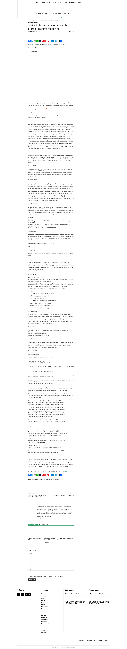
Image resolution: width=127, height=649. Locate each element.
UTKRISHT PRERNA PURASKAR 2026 (74, 598)
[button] (61, 17)
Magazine (40, 479)
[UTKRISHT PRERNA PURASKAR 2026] (35, 532)
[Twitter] (32, 34)
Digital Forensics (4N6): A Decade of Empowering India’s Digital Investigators (67, 540)
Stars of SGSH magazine (55, 479)
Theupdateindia (32, 31)
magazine (65, 471)
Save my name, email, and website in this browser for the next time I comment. (47, 576)
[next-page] (31, 545)
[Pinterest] (35, 34)
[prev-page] (29, 545)
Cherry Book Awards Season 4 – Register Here (64, 495)
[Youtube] (29, 594)
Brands (36, 22)
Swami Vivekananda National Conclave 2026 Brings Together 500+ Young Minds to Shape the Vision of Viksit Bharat (75, 602)
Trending (33, 20)
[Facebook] (29, 34)
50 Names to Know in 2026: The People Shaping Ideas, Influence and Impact (74, 594)
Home (29, 20)
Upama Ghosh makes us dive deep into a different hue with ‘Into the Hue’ (37, 496)
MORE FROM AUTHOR (43, 524)
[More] (41, 34)
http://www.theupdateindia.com (42, 504)
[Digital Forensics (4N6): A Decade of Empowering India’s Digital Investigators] (67, 532)
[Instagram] (41, 518)
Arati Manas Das (35, 479)
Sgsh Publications (47, 479)
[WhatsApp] (38, 34)
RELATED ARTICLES (33, 524)
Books (33, 22)
